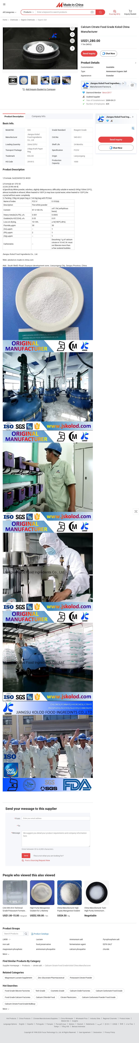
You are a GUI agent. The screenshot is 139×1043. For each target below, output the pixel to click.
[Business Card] (133, 128)
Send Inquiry (89, 53)
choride (106, 949)
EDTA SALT (107, 944)
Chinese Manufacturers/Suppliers (45, 1018)
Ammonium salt (76, 939)
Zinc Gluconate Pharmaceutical (51, 977)
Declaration (97, 1032)
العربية (99, 1024)
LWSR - (6, 939)
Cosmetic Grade (57, 990)
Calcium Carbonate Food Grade (109, 990)
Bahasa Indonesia (78, 1026)
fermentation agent (78, 944)
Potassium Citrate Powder (81, 977)
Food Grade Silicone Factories (17, 990)
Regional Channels (110, 1018)
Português (40, 1024)
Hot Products (11, 1018)
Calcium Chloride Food (45, 997)
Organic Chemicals (28, 20)
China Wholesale (67, 1018)
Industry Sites (95, 1018)
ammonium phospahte (45, 949)
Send (26, 855)
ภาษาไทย (129, 1024)
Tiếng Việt (65, 1026)
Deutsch (80, 1024)
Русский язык (61, 1024)
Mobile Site (65, 1021)
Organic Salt (42, 20)
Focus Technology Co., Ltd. (52, 1032)
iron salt (6, 944)
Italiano (71, 1024)
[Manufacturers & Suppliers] (69, 4)
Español (30, 1024)
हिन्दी (121, 1024)
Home (5, 20)
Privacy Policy (110, 1032)
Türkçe (56, 1026)
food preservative (43, 944)
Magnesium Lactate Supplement (18, 977)
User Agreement (85, 1032)
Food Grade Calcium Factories (17, 997)
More (5, 1009)
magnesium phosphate (12, 949)
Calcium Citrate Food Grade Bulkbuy (20, 1003)
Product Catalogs (41, 933)
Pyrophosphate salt (111, 939)
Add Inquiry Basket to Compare (40, 89)
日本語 (114, 1024)
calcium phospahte (78, 949)
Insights (75, 1021)
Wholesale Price (81, 1018)
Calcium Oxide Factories (80, 990)
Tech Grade (40, 990)
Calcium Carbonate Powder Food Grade (98, 997)
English (21, 1024)
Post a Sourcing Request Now (36, 860)
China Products (24, 1018)
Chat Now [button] (110, 53)
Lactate (39, 939)
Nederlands (90, 1024)
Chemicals (14, 20)
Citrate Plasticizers (68, 997)
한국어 (107, 1024)
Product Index (125, 1018)
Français (50, 1024)
